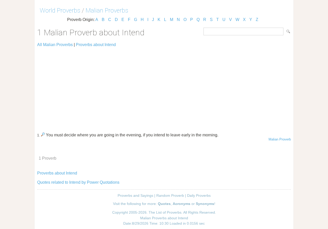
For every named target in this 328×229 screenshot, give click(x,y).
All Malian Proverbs (55, 44)
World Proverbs (60, 10)
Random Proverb (170, 195)
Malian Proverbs (107, 10)
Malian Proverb (280, 139)
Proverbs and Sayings (135, 195)
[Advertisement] (164, 87)
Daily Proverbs (199, 195)
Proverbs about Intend (96, 44)
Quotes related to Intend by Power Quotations (78, 182)
